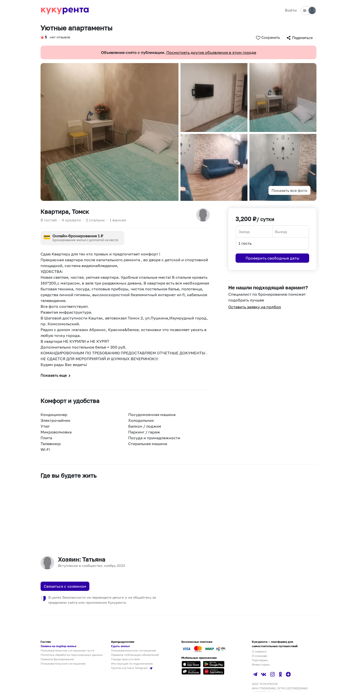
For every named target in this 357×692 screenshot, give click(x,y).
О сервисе (259, 651)
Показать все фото (289, 190)
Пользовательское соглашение (63, 663)
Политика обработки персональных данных (72, 655)
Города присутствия (125, 659)
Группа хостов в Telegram (130, 668)
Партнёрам (260, 660)
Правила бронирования (57, 659)
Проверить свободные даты (272, 258)
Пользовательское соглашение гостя (67, 650)
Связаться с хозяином (65, 586)
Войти (291, 10)
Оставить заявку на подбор (254, 306)
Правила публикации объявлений (135, 655)
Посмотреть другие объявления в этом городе (211, 52)
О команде (259, 656)
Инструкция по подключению (132, 663)
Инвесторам (261, 664)
